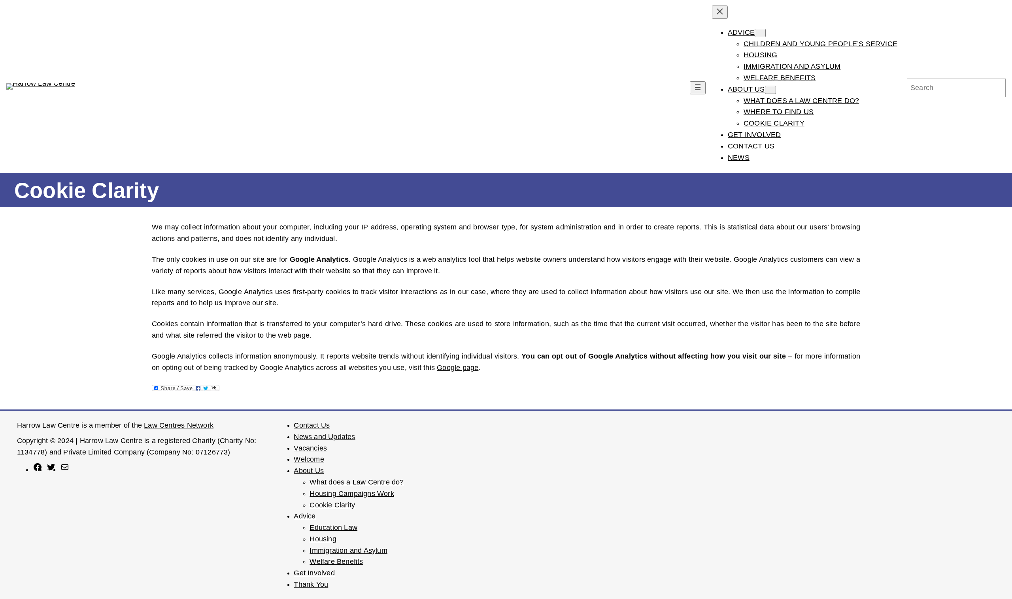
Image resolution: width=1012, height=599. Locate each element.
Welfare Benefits (336, 561)
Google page (457, 368)
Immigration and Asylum (348, 550)
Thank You (311, 584)
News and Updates (324, 437)
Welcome (309, 459)
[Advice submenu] (760, 33)
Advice (304, 516)
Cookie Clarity (332, 505)
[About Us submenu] (770, 90)
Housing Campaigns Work (352, 494)
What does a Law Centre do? (357, 482)
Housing (323, 539)
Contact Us (312, 425)
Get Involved (314, 573)
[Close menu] (720, 12)
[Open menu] (698, 87)
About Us (309, 471)
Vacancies (310, 448)
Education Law (333, 527)
